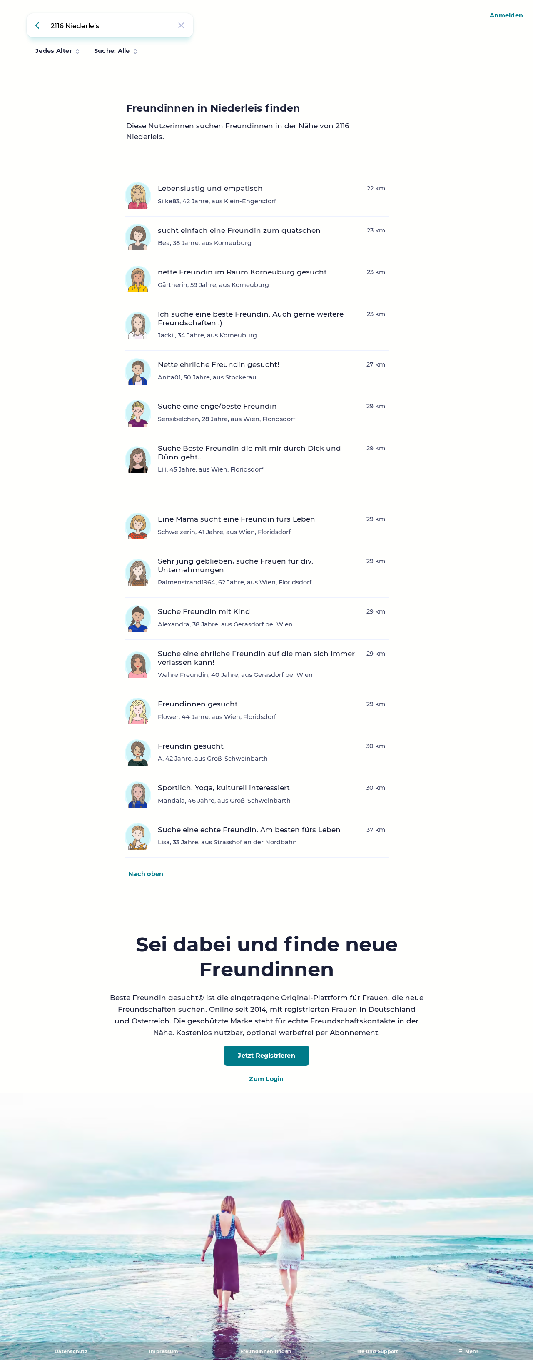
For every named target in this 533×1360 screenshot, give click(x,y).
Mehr (471, 1351)
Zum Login (266, 1079)
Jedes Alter (53, 51)
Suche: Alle (112, 51)
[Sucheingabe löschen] (181, 25)
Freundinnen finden (266, 1351)
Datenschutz (71, 1351)
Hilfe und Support (375, 1351)
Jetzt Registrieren (266, 1055)
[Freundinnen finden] (39, 25)
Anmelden (506, 15)
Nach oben (145, 874)
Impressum (163, 1351)
